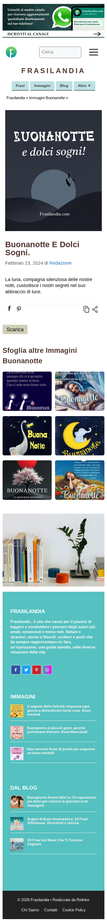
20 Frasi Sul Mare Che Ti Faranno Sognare (55, 842)
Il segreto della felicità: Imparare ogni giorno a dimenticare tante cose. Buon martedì (59, 710)
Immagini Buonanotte (47, 98)
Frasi (20, 86)
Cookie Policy (74, 910)
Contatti (50, 910)
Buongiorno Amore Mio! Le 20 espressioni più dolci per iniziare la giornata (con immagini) (61, 801)
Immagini (42, 86)
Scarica (15, 329)
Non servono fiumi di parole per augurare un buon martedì (61, 751)
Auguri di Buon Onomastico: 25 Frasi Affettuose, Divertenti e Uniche (57, 821)
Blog (64, 86)
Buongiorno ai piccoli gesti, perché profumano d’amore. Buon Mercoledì (57, 730)
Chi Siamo (30, 910)
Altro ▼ (84, 86)
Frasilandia (15, 98)
